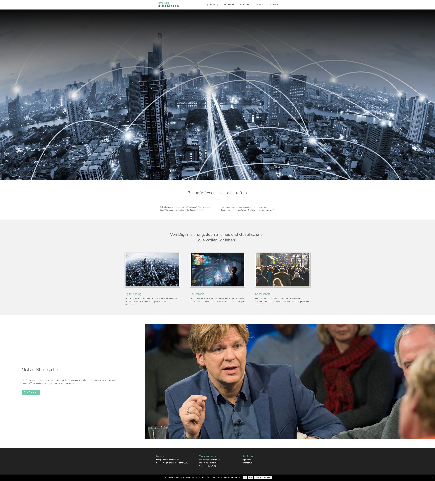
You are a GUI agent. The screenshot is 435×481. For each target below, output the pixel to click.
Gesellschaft (244, 5)
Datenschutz (247, 463)
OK (245, 477)
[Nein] (432, 478)
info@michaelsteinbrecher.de (167, 460)
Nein (250, 477)
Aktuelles (274, 5)
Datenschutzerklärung (263, 477)
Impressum (246, 460)
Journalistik (229, 5)
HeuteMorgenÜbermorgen (209, 460)
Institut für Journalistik (208, 463)
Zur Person (260, 5)
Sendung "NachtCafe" (207, 466)
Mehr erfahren (217, 101)
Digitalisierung (212, 5)
